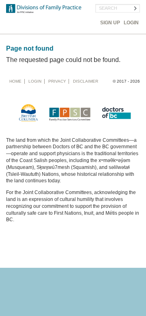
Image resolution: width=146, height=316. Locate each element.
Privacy (57, 81)
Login (131, 23)
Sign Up (110, 23)
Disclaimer (85, 81)
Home (15, 81)
